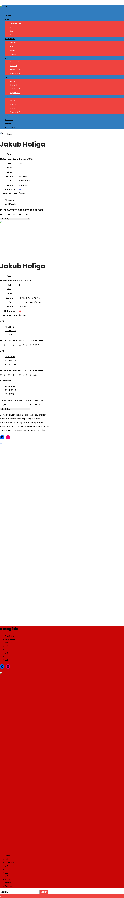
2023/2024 (10, 334)
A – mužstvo (10, 39)
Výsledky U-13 (15, 108)
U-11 (6, 116)
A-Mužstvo (9, 636)
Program (13, 54)
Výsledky (13, 50)
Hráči (12, 46)
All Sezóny (10, 200)
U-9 (6, 660)
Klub (7, 19)
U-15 (6, 77)
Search (43, 892)
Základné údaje (15, 23)
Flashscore (10, 127)
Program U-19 (15, 73)
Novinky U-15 (14, 81)
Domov (8, 16)
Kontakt (8, 124)
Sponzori (9, 120)
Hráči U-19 (13, 66)
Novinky (13, 43)
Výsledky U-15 (15, 89)
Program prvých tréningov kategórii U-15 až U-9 (23, 430)
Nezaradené (10, 639)
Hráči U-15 (13, 85)
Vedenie (13, 35)
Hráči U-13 (13, 104)
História (13, 27)
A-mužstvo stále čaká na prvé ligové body (20, 418)
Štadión (13, 31)
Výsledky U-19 (15, 70)
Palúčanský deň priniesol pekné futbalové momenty (25, 426)
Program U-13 (15, 112)
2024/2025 (10, 204)
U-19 (7, 58)
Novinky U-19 (14, 62)
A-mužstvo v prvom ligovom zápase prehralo (21, 422)
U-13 (7, 97)
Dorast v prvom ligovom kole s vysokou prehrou (23, 415)
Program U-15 (15, 93)
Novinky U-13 (14, 100)
